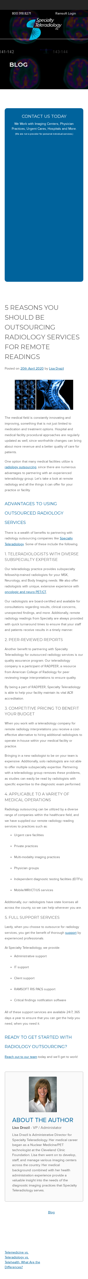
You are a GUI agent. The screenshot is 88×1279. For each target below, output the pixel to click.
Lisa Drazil (56, 369)
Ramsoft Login (65, 13)
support (71, 933)
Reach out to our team (21, 1057)
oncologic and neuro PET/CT (25, 592)
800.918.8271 (21, 13)
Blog (51, 1212)
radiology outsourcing (20, 467)
